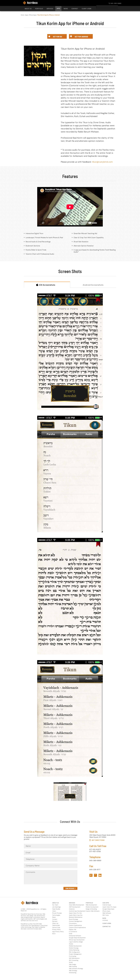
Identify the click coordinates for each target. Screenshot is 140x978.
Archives (105, 920)
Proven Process (57, 913)
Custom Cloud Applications (77, 927)
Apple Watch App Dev (76, 915)
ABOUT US (55, 903)
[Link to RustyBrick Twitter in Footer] (95, 875)
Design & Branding (91, 909)
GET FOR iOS (57, 37)
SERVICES (50, 9)
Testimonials (56, 925)
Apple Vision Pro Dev (75, 913)
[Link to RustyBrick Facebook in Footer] (91, 875)
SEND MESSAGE (69, 888)
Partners (54, 921)
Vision (54, 911)
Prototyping (72, 956)
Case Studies (56, 909)
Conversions (72, 923)
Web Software (106, 913)
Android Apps (106, 905)
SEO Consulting (73, 960)
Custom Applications (75, 925)
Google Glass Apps (108, 909)
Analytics (72, 909)
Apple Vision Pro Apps (109, 907)
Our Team (55, 905)
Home (22, 15)
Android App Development (77, 911)
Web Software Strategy (76, 968)
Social (71, 962)
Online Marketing (74, 950)
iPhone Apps (32, 15)
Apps (26, 15)
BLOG (104, 918)
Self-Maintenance (74, 958)
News (54, 917)
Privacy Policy (56, 929)
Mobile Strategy (74, 948)
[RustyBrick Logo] (30, 2)
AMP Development (74, 907)
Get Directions (98, 840)
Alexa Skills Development (76, 905)
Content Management (75, 921)
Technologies (56, 915)
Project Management (75, 954)
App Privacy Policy (58, 931)
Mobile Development (75, 946)
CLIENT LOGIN (86, 9)
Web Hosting (73, 966)
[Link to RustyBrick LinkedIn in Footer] (100, 875)
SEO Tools (105, 915)
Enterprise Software (75, 936)
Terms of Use (56, 927)
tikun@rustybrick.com (102, 162)
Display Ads (72, 929)
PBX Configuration (74, 952)
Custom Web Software (92, 911)
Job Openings (56, 907)
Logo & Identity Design (76, 942)
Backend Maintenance (75, 917)
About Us (28, 9)
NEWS (66, 9)
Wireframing (72, 972)
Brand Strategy (73, 919)
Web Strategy (73, 970)
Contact (54, 919)
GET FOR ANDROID (81, 37)
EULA (53, 933)
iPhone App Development (76, 940)
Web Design (72, 964)
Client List (55, 923)
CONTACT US (106, 926)
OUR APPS (105, 903)
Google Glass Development (77, 938)
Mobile (71, 944)
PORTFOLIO (39, 9)
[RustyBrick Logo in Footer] (29, 903)
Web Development (91, 905)
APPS (58, 8)
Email (70, 933)
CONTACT (74, 9)
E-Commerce (73, 931)
